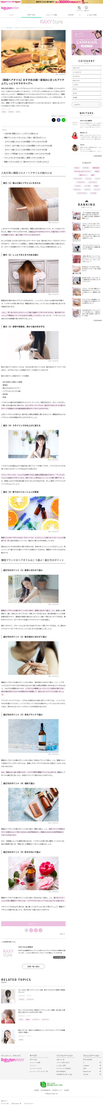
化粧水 (96, 186)
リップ (97, 178)
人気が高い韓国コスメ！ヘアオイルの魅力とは (21, 133)
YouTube (85, 1074)
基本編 (27, 1019)
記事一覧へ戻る (33, 966)
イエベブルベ (92, 182)
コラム (75, 93)
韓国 (92, 175)
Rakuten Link (87, 1071)
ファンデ (96, 189)
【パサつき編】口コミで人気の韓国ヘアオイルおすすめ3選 (25, 141)
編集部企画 (96, 168)
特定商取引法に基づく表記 (64, 1074)
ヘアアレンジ (30, 999)
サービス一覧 (4, 1103)
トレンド (88, 178)
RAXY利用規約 (61, 1071)
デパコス (87, 189)
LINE (84, 1068)
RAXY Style (31, 15)
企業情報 (36, 1090)
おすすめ (11, 111)
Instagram (86, 1065)
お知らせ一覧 (60, 1059)
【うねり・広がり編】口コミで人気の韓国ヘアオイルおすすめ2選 (28, 145)
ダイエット (77, 189)
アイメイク (76, 76)
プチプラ (77, 186)
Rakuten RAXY (10, 8)
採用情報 (66, 1090)
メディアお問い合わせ (63, 1062)
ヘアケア (9, 109)
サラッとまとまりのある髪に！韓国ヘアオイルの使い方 (24, 157)
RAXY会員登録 (87, 1059)
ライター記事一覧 (59, 957)
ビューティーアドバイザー (37, 1071)
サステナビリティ (29, 1103)
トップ (11, 15)
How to (4, 111)
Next (62, 934)
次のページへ (33, 923)
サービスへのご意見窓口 (64, 1068)
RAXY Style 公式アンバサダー (83, 171)
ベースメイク (77, 72)
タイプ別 (93, 193)
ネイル (75, 89)
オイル (18, 111)
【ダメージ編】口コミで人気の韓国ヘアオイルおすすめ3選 (25, 149)
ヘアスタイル (36, 1019)
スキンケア (76, 68)
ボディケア (76, 81)
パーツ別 (87, 186)
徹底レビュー (83, 175)
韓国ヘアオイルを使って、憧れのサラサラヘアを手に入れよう (26, 161)
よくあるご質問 (92, 15)
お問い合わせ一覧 (16, 1103)
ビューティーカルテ (36, 1068)
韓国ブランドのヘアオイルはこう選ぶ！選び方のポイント (25, 137)
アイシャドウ (77, 178)
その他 (75, 97)
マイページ (33, 1065)
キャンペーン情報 (51, 15)
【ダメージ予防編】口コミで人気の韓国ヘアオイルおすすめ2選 (27, 153)
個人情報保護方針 (45, 1090)
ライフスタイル (82, 193)
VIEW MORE (97, 156)
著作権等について (57, 1090)
